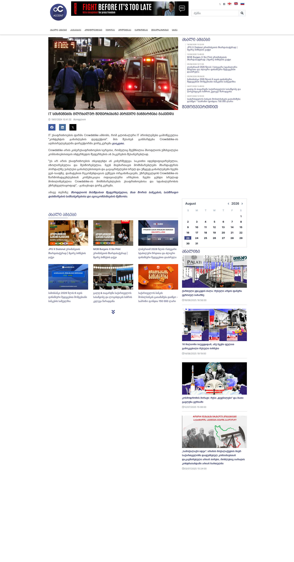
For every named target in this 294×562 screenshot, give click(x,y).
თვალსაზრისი (160, 30)
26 (214, 238)
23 (187, 238)
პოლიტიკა (124, 30)
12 (214, 227)
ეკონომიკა (141, 30)
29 (240, 238)
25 (205, 238)
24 (196, 238)
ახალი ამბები (58, 30)
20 (223, 232)
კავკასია (75, 30)
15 (241, 227)
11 (205, 227)
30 (188, 243)
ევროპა (110, 30)
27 (223, 238)
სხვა (174, 30)
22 (240, 232)
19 (214, 232)
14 (232, 227)
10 (196, 227)
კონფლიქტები (93, 30)
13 (223, 227)
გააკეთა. (118, 143)
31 (196, 243)
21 (232, 232)
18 (205, 232)
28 (232, 238)
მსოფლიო (79, 119)
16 (187, 232)
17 (196, 232)
